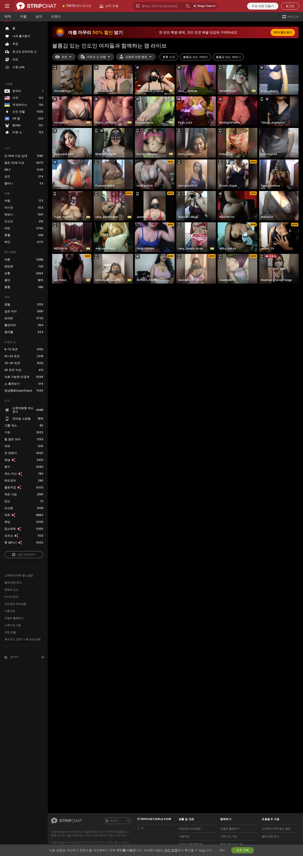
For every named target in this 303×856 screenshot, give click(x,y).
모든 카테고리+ (26, 554)
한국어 (114, 820)
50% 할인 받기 (283, 32)
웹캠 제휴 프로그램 (231, 844)
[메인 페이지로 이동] (36, 6)
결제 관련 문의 (13, 582)
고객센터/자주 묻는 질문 (18, 575)
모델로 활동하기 (14, 618)
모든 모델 (10, 632)
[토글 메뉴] (7, 6)
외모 (64, 57)
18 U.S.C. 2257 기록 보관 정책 (22, 639)
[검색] (188, 6)
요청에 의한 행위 (136, 57)
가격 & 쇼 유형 (96, 57)
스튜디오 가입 (12, 625)
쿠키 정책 (170, 850)
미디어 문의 (11, 596)
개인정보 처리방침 (15, 603)
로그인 (290, 6)
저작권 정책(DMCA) (191, 844)
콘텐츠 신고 (11, 589)
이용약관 (9, 611)
